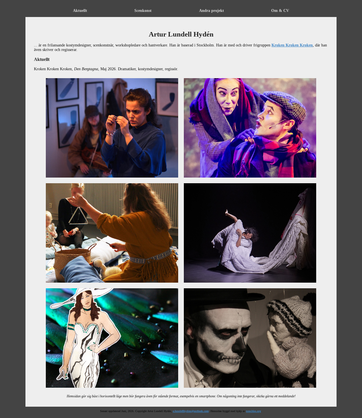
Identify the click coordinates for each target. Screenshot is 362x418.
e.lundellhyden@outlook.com (191, 411)
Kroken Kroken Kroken (292, 45)
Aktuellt (80, 10)
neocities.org (253, 411)
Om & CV (280, 10)
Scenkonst (143, 10)
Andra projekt (211, 10)
